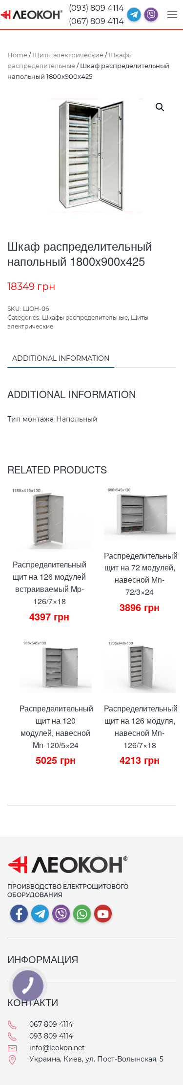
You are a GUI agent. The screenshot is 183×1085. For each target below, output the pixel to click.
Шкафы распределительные (85, 317)
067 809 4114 (51, 1024)
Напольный (77, 419)
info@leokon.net (57, 1047)
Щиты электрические (67, 55)
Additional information (60, 358)
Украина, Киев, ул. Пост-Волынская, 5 (96, 1059)
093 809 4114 (51, 1036)
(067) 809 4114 (96, 21)
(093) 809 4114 (96, 8)
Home (17, 55)
